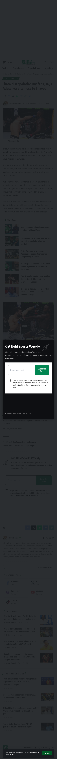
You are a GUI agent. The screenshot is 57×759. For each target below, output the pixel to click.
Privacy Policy (31, 752)
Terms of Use (9, 754)
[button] (47, 753)
